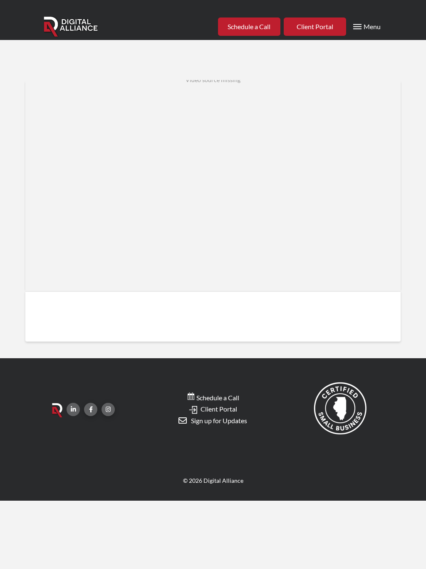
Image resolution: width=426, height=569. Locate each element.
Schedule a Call (217, 398)
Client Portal (218, 409)
